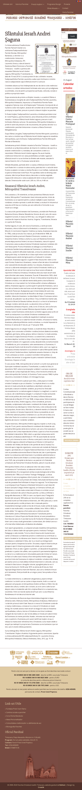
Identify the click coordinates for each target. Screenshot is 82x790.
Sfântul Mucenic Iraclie (69, 248)
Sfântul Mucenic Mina (69, 260)
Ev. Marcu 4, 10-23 (69, 345)
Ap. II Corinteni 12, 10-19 (70, 303)
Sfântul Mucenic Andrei (69, 236)
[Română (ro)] (78, 1)
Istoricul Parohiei (22, 4)
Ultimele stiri (7, 4)
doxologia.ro (70, 351)
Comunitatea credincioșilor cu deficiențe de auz (23, 723)
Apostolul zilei (69, 270)
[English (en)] (80, 1)
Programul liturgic (54, 4)
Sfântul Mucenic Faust (69, 223)
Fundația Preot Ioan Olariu (16, 709)
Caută (63, 32)
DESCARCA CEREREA (71, 440)
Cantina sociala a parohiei (16, 712)
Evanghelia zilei (70, 311)
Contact (65, 8)
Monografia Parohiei (14, 727)
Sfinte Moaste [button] (52, 8)
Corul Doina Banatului (14, 716)
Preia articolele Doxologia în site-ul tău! (70, 358)
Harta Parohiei (67, 12)
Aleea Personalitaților (14, 719)
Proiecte (67, 4)
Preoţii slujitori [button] (36, 4)
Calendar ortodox (68, 86)
